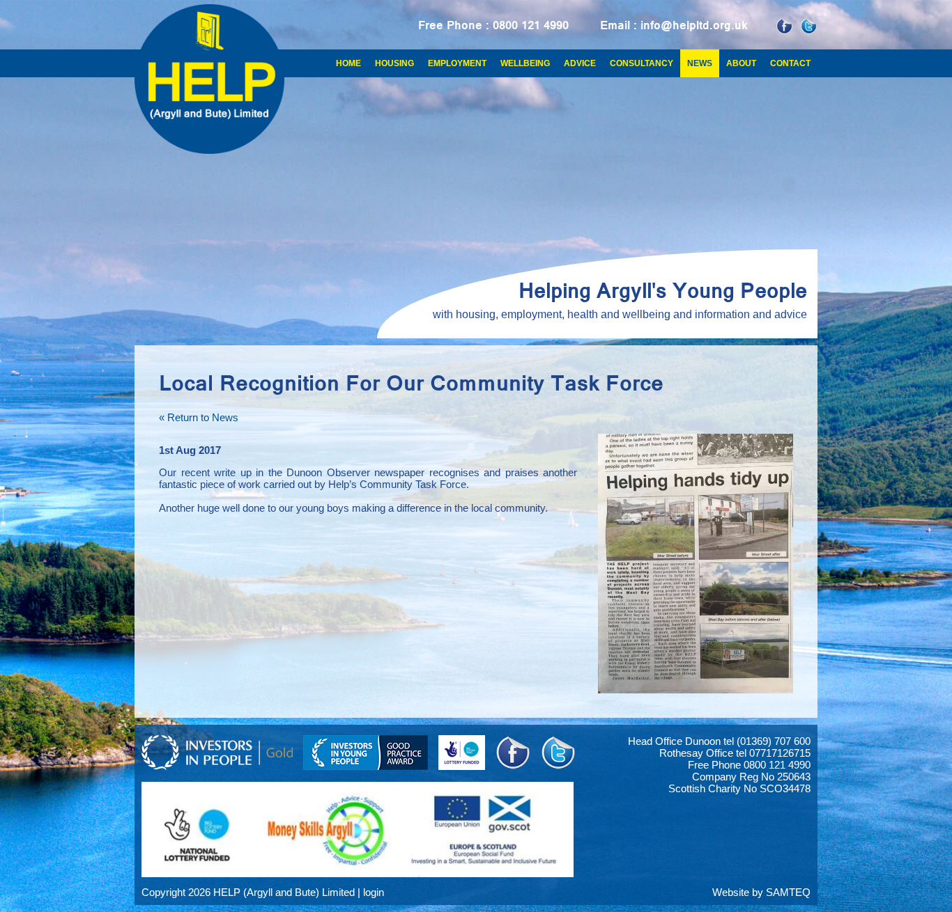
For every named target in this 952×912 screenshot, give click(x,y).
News (699, 63)
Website (730, 892)
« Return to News (198, 417)
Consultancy (641, 63)
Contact (790, 63)
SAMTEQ (788, 892)
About (741, 63)
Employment (457, 63)
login (373, 892)
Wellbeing (525, 63)
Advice (580, 63)
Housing (394, 63)
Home (348, 63)
